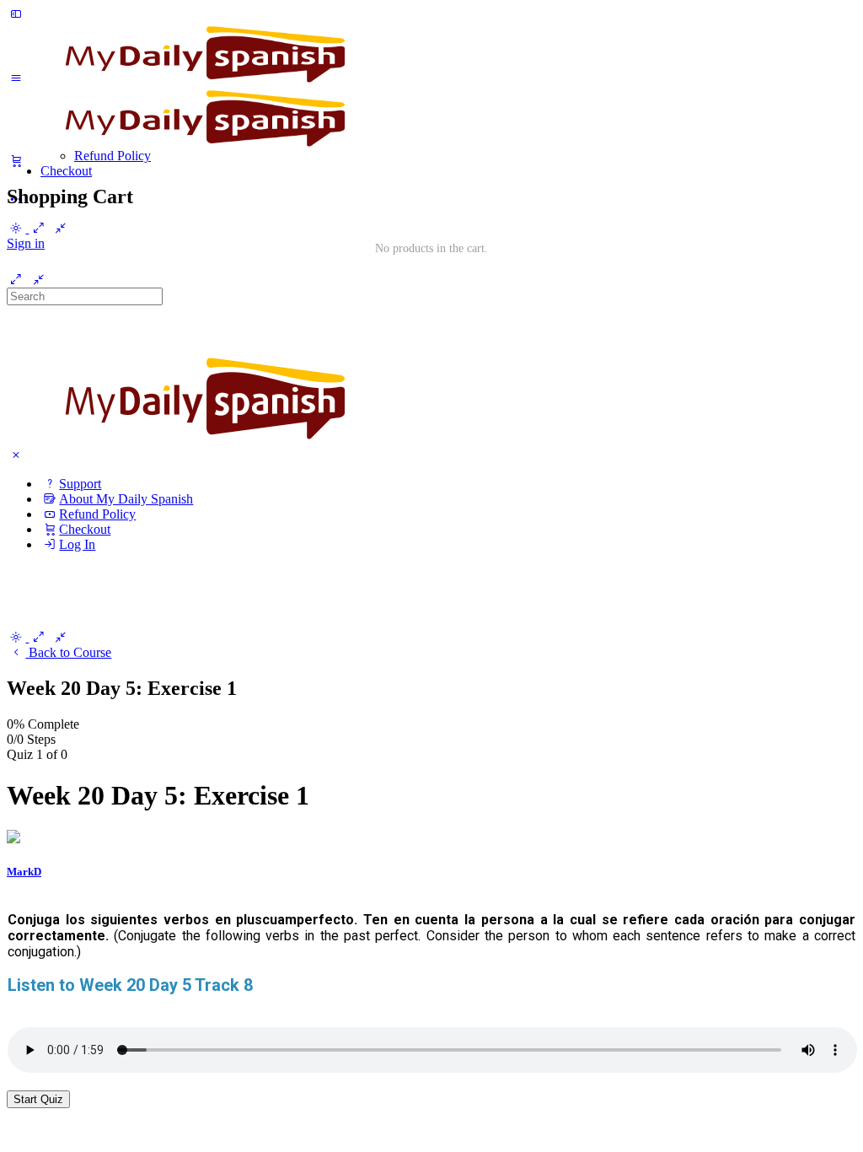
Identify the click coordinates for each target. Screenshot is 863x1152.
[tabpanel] (431, 985)
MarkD (24, 871)
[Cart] (431, 161)
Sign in (26, 243)
